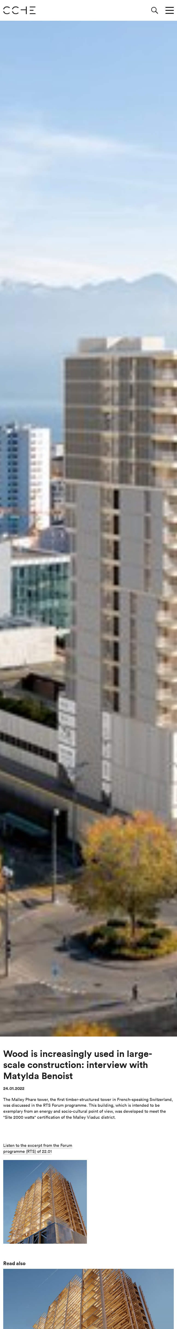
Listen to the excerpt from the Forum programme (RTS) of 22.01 (37, 1148)
